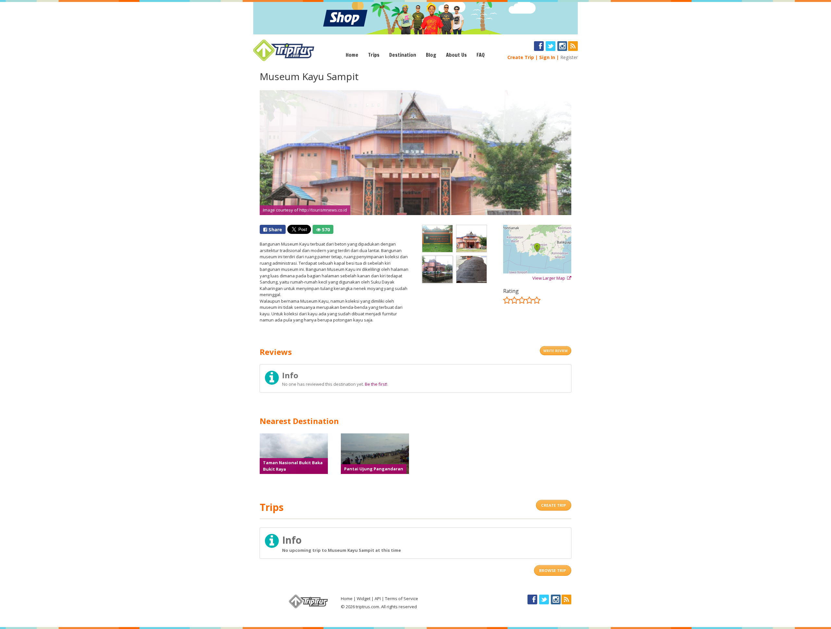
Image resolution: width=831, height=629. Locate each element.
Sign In (547, 57)
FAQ (481, 54)
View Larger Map (549, 278)
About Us (456, 54)
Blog (431, 54)
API (378, 598)
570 (325, 229)
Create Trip (520, 57)
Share (274, 229)
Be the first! (376, 384)
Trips (373, 54)
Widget (363, 598)
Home (352, 54)
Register (569, 57)
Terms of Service (401, 598)
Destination (402, 54)
